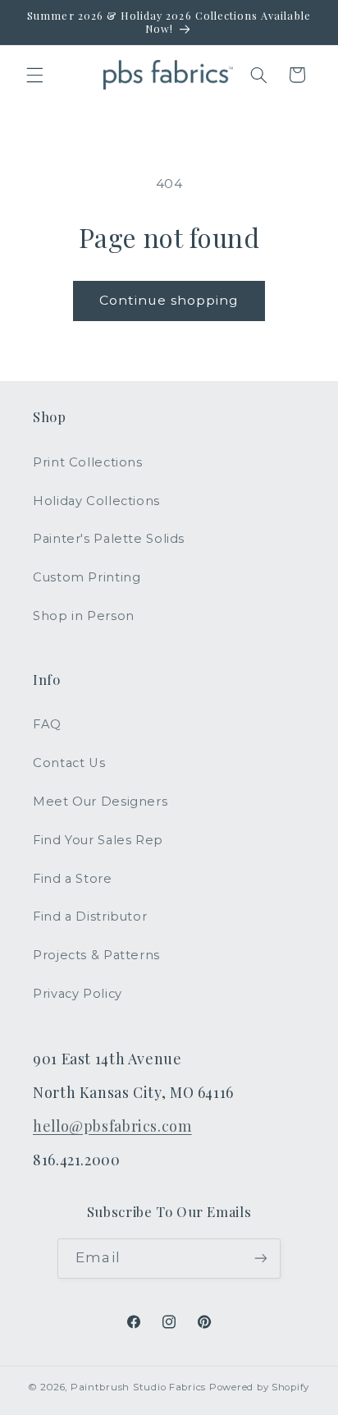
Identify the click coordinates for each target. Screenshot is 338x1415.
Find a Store (72, 878)
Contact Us (69, 763)
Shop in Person (84, 616)
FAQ (47, 724)
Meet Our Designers (100, 801)
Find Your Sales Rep (98, 840)
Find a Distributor (90, 916)
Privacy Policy (77, 993)
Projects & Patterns (96, 955)
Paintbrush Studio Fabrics (138, 1387)
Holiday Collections (96, 501)
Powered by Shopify (259, 1387)
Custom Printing (86, 577)
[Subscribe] (260, 1258)
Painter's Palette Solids (109, 538)
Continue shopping (169, 300)
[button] (34, 75)
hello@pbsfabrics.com (112, 1125)
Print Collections (88, 462)
